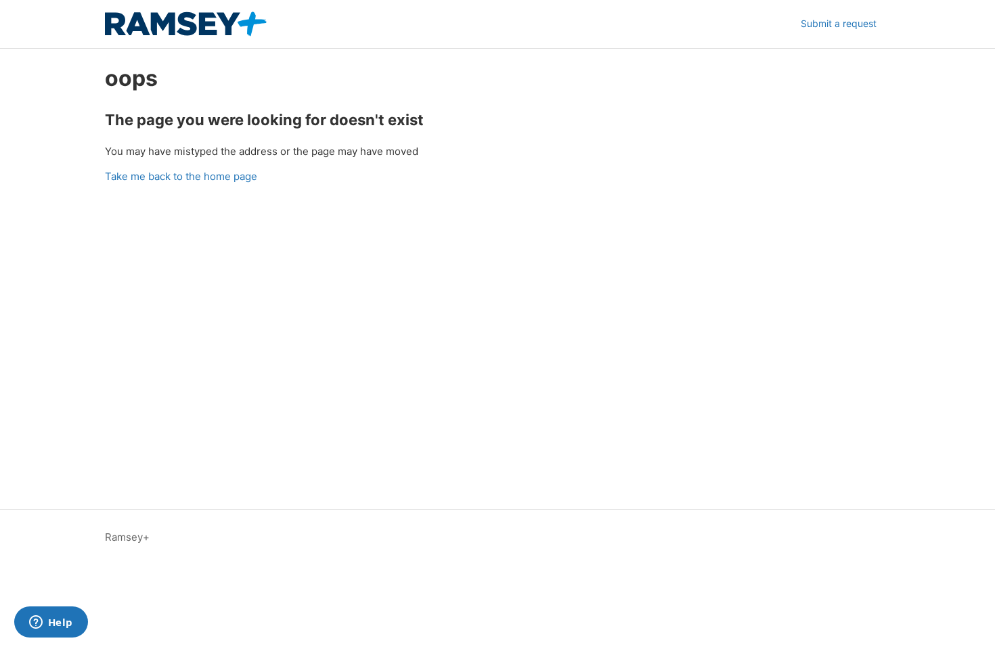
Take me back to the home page (181, 176)
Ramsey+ (127, 537)
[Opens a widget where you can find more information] (51, 623)
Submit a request (839, 23)
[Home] (186, 24)
